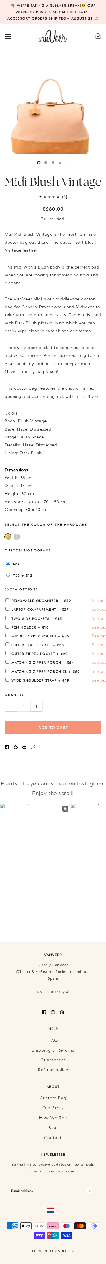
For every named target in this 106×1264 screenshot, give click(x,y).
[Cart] (98, 36)
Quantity (14, 695)
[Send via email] (24, 747)
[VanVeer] (53, 36)
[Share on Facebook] (6, 747)
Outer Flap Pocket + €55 (56, 645)
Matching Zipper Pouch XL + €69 (56, 671)
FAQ (53, 1040)
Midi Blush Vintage (53, 182)
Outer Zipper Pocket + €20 (56, 653)
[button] (33, 747)
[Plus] (36, 706)
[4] (67, 162)
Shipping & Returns (53, 1050)
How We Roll (53, 1118)
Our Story (53, 1108)
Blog (53, 1128)
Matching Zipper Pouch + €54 (56, 662)
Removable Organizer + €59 (56, 600)
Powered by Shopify (53, 1251)
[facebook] (44, 1013)
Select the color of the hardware (46, 525)
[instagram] (53, 1013)
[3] (60, 162)
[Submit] (90, 1191)
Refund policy (53, 1070)
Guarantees (53, 1060)
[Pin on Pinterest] (15, 747)
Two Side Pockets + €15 (56, 618)
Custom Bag (53, 1098)
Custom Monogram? (28, 550)
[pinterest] (61, 1013)
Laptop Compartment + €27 (56, 609)
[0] (38, 162)
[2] (53, 162)
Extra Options (21, 589)
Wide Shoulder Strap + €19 (56, 680)
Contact (53, 1138)
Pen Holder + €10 (56, 627)
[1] (45, 162)
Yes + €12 (22, 575)
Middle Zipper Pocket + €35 (56, 636)
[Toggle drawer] (8, 36)
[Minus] (11, 706)
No (16, 564)
